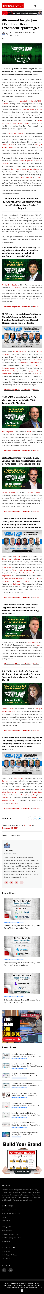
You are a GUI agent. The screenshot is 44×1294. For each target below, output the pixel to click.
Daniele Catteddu (8, 492)
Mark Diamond (26, 177)
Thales (14, 570)
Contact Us (6, 1221)
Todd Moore (6, 567)
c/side (31, 371)
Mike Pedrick (18, 134)
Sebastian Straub (8, 368)
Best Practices (17, 1136)
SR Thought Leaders (9, 1210)
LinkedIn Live (25, 306)
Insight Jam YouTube (9, 1255)
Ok (22, 1290)
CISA (4, 792)
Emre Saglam (12, 792)
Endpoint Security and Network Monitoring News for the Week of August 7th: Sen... (22, 1001)
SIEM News (6, 1241)
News (4, 39)
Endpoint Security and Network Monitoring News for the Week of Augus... (27, 1055)
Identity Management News (11, 1238)
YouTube (36, 306)
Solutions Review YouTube (11, 1213)
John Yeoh (15, 169)
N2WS (4, 371)
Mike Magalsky (28, 109)
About (4, 1217)
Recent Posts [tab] (15, 835)
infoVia (39, 109)
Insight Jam (6, 1251)
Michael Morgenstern (26, 161)
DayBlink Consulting (12, 320)
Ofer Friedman (34, 363)
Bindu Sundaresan (25, 570)
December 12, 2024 (10, 828)
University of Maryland (28, 795)
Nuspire (9, 134)
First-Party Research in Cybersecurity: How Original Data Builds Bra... (25, 1134)
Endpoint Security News (14, 922)
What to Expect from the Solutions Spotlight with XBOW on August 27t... (25, 1094)
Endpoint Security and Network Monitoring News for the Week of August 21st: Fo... (22, 927)
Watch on (12, 306)
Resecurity (34, 798)
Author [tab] (4, 835)
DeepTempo (23, 363)
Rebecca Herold (8, 145)
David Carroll (20, 789)
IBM (6, 578)
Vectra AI (38, 374)
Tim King (10, 33)
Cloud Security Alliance (21, 123)
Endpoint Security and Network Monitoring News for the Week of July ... (26, 1084)
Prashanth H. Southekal (27, 101)
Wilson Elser (14, 803)
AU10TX (38, 365)
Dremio (34, 792)
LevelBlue (26, 573)
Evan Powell (37, 360)
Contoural (38, 177)
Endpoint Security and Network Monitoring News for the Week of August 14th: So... (22, 964)
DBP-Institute (32, 250)
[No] (41, 1287)
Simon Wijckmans (13, 371)
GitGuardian (17, 584)
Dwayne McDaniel (23, 581)
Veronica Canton (8, 800)
